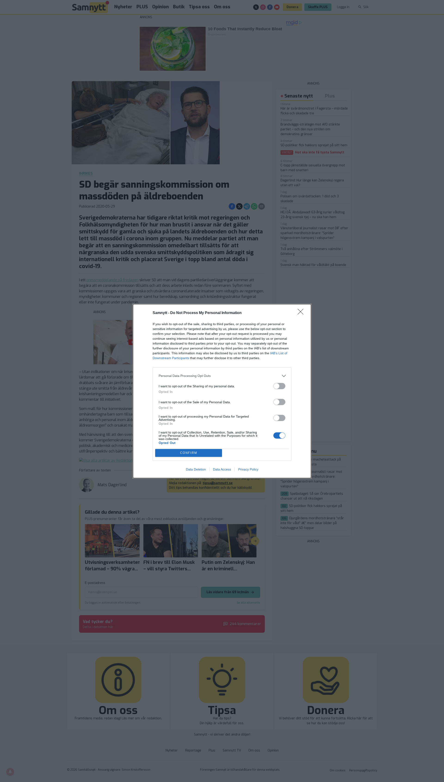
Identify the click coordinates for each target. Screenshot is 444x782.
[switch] (279, 386)
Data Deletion (196, 469)
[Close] (302, 313)
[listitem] (222, 375)
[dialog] (222, 391)
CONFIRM (188, 453)
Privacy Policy (248, 469)
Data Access (222, 469)
